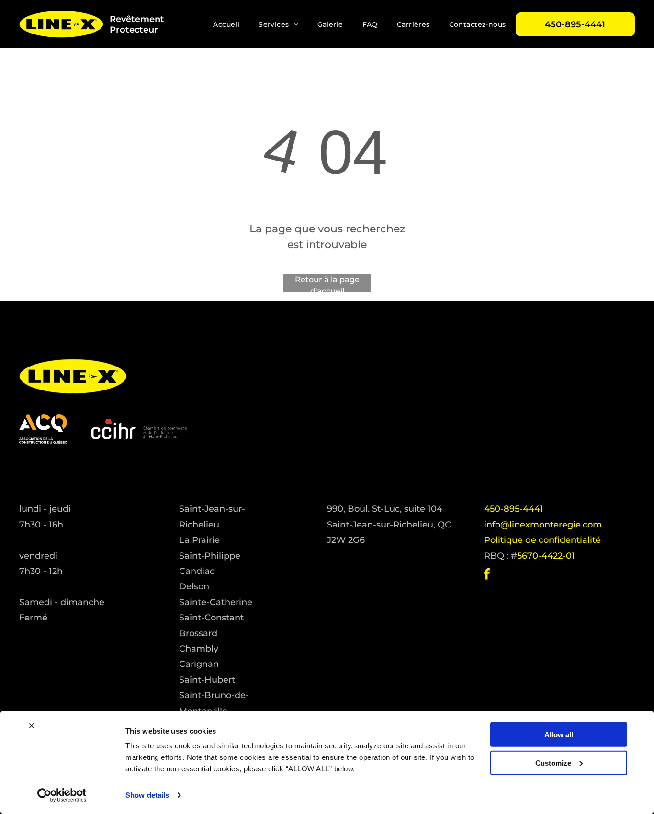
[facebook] (487, 575)
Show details (147, 795)
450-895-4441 (513, 509)
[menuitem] (226, 24)
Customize (553, 762)
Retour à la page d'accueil (327, 283)
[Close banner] (31, 725)
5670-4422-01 (546, 555)
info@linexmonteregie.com (543, 524)
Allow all (558, 735)
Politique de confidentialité (542, 540)
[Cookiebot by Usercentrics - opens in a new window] (62, 795)
